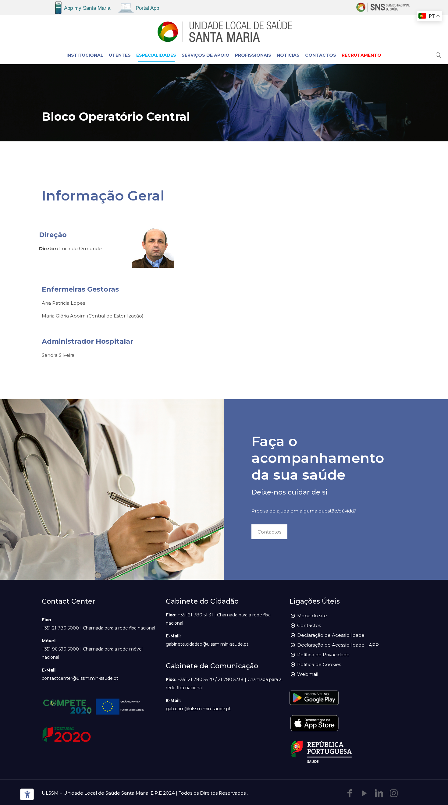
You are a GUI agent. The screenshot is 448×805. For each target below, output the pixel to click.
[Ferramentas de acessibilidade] (26, 794)
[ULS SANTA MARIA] (224, 30)
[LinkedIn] (379, 793)
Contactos (309, 625)
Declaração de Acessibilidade (330, 635)
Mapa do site (312, 616)
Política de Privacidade (323, 655)
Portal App (147, 8)
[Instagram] (393, 793)
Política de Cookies (319, 664)
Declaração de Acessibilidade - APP (338, 645)
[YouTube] (364, 793)
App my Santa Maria (87, 8)
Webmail (307, 674)
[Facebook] (349, 793)
